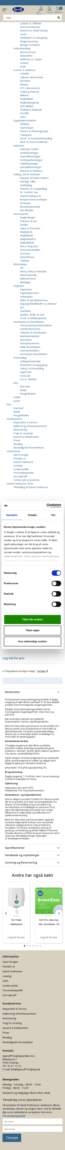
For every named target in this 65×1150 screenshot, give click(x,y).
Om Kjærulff (20, 476)
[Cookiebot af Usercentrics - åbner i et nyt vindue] (46, 506)
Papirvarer (26, 289)
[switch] (56, 583)
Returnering (20, 429)
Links (5, 980)
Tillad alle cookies (32, 619)
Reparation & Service (25, 422)
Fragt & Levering (23, 433)
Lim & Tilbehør (28, 379)
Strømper (25, 203)
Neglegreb (26, 231)
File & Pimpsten (29, 246)
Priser (16, 440)
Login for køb (32, 680)
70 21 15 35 (14, 1066)
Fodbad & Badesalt (31, 109)
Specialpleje (27, 106)
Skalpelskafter (28, 239)
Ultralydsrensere (30, 343)
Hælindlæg (26, 185)
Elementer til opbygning (33, 365)
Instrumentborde (30, 27)
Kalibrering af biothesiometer (30, 426)
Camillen (24, 73)
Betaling (18, 444)
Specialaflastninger (31, 167)
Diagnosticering (29, 41)
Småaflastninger (29, 152)
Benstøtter (26, 55)
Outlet (17, 397)
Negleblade (26, 235)
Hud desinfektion (30, 350)
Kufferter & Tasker (31, 59)
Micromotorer (28, 52)
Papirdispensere (29, 293)
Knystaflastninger (30, 156)
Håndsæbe (26, 296)
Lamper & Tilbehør (31, 23)
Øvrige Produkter (30, 44)
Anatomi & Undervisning (34, 30)
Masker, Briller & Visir (32, 314)
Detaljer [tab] (32, 515)
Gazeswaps (27, 127)
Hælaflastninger (29, 163)
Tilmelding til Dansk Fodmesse (30, 487)
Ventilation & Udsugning (33, 37)
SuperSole (26, 372)
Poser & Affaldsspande (33, 318)
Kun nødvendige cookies (32, 641)
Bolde (23, 390)
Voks (23, 116)
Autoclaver (26, 339)
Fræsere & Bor (28, 221)
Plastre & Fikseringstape (34, 131)
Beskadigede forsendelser (28, 447)
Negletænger (27, 217)
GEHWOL (25, 80)
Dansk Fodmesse (23, 462)
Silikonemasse (28, 278)
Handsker (25, 311)
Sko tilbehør (27, 210)
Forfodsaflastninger (31, 160)
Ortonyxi (25, 253)
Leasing (17, 465)
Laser (23, 34)
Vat (22, 307)
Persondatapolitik (23, 472)
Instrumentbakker (30, 249)
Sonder (24, 224)
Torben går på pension (26, 480)
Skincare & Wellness (31, 170)
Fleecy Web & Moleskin (33, 271)
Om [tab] (53, 515)
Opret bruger (21, 454)
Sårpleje (24, 124)
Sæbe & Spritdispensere (34, 300)
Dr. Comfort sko (29, 192)
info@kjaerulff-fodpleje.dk (25, 1069)
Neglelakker (27, 98)
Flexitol (24, 84)
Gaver (16, 400)
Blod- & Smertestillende (34, 141)
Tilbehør (25, 260)
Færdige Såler (28, 181)
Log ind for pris (16, 937)
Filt (21, 267)
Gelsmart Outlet (29, 149)
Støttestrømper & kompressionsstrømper (33, 197)
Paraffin (24, 113)
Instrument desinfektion (34, 354)
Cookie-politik (21, 469)
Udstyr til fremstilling (32, 368)
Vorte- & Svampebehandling (36, 138)
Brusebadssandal (30, 206)
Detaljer (41, 671)
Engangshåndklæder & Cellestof (38, 303)
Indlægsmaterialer (30, 361)
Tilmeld (12, 1138)
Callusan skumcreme (31, 77)
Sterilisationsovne (30, 328)
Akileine (24, 95)
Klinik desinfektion (30, 347)
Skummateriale (28, 275)
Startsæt (25, 386)
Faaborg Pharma (29, 91)
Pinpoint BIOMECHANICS (34, 178)
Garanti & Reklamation (26, 436)
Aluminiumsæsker (30, 336)
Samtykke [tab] (12, 515)
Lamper (24, 62)
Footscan (25, 375)
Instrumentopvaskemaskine (36, 325)
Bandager (25, 282)
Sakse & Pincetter (30, 228)
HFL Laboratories (30, 88)
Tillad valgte (33, 630)
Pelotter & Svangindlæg (33, 188)
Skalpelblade (27, 242)
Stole (23, 66)
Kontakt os (19, 458)
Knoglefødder (28, 393)
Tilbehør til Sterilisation (33, 332)
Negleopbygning (29, 102)
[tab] (32, 692)
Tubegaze (26, 134)
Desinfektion (27, 257)
